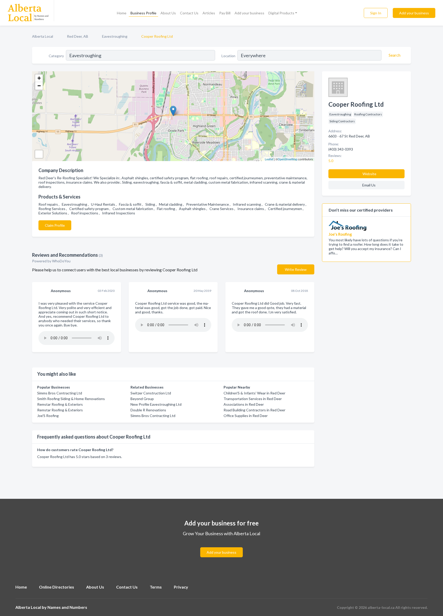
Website (369, 174)
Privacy (181, 586)
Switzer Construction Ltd (150, 393)
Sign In (375, 13)
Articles (209, 13)
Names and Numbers (67, 607)
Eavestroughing (114, 36)
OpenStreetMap (287, 159)
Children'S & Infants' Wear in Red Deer (254, 393)
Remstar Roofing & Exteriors (60, 404)
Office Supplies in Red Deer (246, 415)
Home (121, 13)
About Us (168, 13)
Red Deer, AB (77, 36)
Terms (156, 586)
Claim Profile (55, 225)
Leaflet (269, 159)
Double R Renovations (148, 410)
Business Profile (143, 13)
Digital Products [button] (281, 13)
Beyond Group (142, 398)
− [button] (39, 86)
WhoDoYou (61, 261)
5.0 (331, 160)
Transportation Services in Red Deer (253, 398)
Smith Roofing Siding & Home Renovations (71, 398)
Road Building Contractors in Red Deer (254, 410)
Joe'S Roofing (48, 415)
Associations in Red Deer (244, 404)
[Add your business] (221, 546)
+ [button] (39, 78)
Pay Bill (224, 13)
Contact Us (189, 13)
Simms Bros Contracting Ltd (59, 393)
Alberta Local (42, 36)
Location (228, 56)
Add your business (249, 13)
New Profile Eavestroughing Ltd (156, 404)
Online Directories (56, 586)
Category (56, 56)
